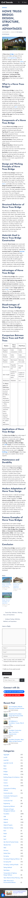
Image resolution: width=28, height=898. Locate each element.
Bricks (5, 769)
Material (6, 822)
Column (6, 783)
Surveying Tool (7, 862)
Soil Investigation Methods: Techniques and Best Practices (16, 707)
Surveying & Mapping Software (12, 859)
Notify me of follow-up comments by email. (14, 665)
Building (6, 774)
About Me (17, 890)
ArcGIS (5, 757)
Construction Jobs (8, 793)
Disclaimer (13, 893)
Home (5, 890)
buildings (4, 452)
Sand (5, 839)
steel (16, 107)
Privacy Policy (11, 890)
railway (21, 61)
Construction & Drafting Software (10, 789)
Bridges (4, 7)
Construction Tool (8, 800)
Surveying (6, 856)
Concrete (6, 785)
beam (7, 289)
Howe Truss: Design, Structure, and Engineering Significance (17, 585)
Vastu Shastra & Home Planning (12, 878)
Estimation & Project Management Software (9, 810)
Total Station (7, 870)
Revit (5, 831)
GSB (5, 816)
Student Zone (7, 853)
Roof (5, 836)
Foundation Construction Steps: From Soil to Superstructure (15, 732)
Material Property (8, 825)
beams (4, 184)
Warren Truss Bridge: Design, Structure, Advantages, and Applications (6, 601)
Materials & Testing (8, 828)
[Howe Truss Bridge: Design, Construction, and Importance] (7, 580)
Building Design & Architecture (12, 777)
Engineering (7, 803)
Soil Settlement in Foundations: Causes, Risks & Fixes (16, 723)
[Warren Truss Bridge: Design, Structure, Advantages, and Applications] (7, 595)
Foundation (6, 814)
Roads (5, 833)
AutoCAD (6, 760)
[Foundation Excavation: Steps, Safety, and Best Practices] (6, 741)
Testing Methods (8, 867)
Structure (6, 850)
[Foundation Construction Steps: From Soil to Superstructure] (6, 731)
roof (5, 444)
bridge (12, 54)
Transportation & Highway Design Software (10, 874)
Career (23, 890)
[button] (19, 2)
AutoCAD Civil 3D (8, 763)
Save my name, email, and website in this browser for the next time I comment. (14, 660)
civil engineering (12, 58)
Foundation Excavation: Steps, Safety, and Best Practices (16, 740)
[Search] (22, 680)
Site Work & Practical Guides (11, 842)
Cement (6, 780)
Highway (6, 819)
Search (6, 677)
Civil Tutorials (7, 2)
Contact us (7, 893)
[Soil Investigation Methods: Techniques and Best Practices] (6, 708)
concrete (22, 251)
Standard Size (7, 845)
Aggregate (6, 754)
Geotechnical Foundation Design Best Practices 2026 (16, 715)
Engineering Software (9, 806)
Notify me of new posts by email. (11, 669)
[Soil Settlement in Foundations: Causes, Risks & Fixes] (6, 722)
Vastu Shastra (20, 893)
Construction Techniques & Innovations (10, 797)
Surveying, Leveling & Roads (11, 864)
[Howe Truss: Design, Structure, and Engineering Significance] (18, 580)
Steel (5, 847)
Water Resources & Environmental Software (10, 881)
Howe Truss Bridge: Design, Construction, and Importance (6, 585)
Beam (5, 766)
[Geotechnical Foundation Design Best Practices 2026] (6, 715)
